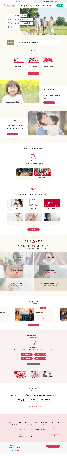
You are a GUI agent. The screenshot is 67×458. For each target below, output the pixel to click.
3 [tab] (43, 30)
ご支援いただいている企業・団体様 (33, 406)
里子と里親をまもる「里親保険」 (24, 427)
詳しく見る (49, 102)
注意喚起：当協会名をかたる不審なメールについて (27, 43)
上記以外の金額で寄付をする (33, 364)
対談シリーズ (54, 433)
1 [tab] (41, 30)
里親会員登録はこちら (53, 1)
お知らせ (43, 5)
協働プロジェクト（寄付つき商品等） (55, 425)
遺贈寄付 (44, 429)
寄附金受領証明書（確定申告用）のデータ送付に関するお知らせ (29, 42)
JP (52, 5)
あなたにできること (38, 5)
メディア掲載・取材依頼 (12, 427)
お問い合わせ (49, 5)
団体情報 (9, 422)
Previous (8, 313)
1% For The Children (55, 422)
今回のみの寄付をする (33, 366)
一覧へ (33, 73)
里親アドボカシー (22, 434)
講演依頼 (53, 428)
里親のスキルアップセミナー (24, 429)
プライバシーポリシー (55, 438)
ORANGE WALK (21, 436)
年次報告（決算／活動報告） (12, 424)
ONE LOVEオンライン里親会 (15, 31)
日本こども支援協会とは (24, 5)
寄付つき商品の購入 (46, 424)
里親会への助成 (21, 431)
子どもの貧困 (35, 424)
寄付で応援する (59, 5)
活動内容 (31, 5)
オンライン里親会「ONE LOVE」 (24, 422)
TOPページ (9, 416)
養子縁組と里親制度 (36, 431)
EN (54, 5)
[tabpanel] (43, 21)
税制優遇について (46, 427)
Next (58, 313)
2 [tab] (42, 30)
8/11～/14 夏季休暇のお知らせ (24, 40)
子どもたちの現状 (36, 427)
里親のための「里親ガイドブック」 (25, 424)
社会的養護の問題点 (36, 429)
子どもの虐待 (35, 422)
